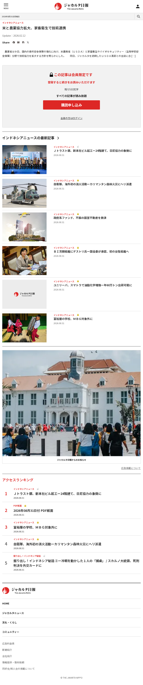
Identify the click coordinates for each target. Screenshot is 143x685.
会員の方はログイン (71, 118)
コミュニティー (10, 632)
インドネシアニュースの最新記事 (28, 137)
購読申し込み (71, 104)
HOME (5, 603)
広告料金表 (8, 643)
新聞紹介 (7, 650)
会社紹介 (7, 656)
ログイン (138, 6)
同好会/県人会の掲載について (18, 668)
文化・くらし (9, 622)
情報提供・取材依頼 (13, 662)
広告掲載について (131, 468)
